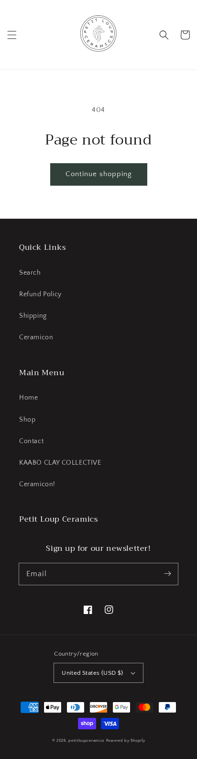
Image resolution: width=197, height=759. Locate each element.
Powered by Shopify (125, 740)
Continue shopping (99, 174)
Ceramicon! (37, 484)
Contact (31, 441)
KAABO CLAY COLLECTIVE (60, 463)
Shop (27, 420)
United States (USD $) (92, 673)
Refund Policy (40, 294)
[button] (11, 34)
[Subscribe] (167, 573)
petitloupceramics (86, 740)
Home (28, 398)
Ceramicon (36, 337)
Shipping (33, 316)
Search (30, 273)
